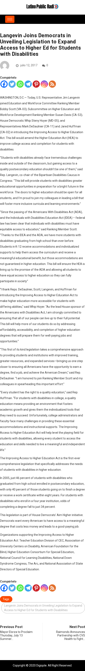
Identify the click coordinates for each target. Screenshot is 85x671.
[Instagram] (44, 84)
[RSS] (52, 84)
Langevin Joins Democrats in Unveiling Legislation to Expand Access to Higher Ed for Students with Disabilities (43, 608)
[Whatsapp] (20, 84)
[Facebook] (4, 84)
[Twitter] (12, 84)
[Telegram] (28, 84)
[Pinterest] (36, 84)
